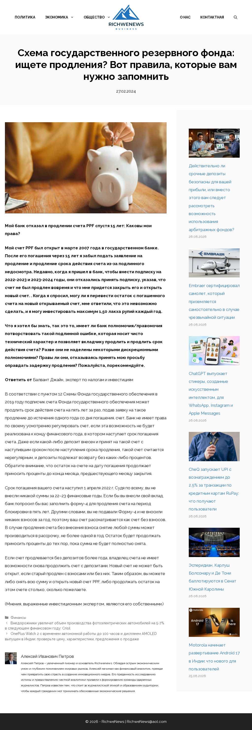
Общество (94, 17)
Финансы (18, 617)
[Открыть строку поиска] (235, 17)
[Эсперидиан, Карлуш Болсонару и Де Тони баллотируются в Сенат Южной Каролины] (214, 552)
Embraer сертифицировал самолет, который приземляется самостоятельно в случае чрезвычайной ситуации (214, 301)
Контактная (212, 17)
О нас (185, 17)
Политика (25, 17)
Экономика (56, 17)
